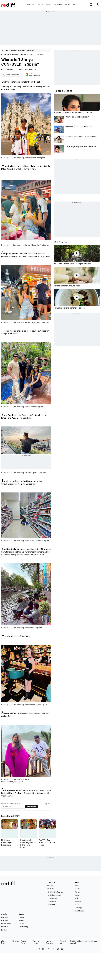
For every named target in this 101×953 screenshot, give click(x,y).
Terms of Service (35, 942)
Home (29, 5)
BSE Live (4, 917)
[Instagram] (53, 949)
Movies (11, 54)
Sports (77, 895)
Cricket (77, 898)
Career (21, 924)
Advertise (15, 941)
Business (78, 889)
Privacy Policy (23, 942)
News (38, 5)
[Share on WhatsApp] (39, 949)
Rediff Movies (8, 69)
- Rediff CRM (51, 901)
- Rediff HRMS (52, 898)
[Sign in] (98, 5)
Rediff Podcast (80, 911)
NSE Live (4, 920)
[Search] (91, 5)
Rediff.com (79, 941)
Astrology (78, 908)
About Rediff (3, 942)
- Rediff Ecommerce (54, 895)
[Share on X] (43, 949)
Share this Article (12, 75)
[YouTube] (58, 949)
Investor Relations (49, 942)
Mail (33, 5)
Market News (6, 924)
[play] (76, 253)
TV (69, 5)
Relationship (23, 927)
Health (21, 917)
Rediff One (50, 889)
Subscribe (31, 806)
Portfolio (4, 930)
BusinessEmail (58, 5)
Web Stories (60, 242)
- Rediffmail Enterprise (55, 892)
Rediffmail (50, 886)
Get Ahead (78, 901)
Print (49, 804)
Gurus (65, 5)
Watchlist (4, 927)
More (73, 5)
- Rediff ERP (51, 905)
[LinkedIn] (62, 949)
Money (48, 5)
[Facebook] (48, 949)
